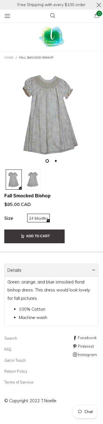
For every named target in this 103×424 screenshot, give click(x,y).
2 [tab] (56, 161)
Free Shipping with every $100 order (51, 4)
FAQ (7, 349)
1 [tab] (47, 161)
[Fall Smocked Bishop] (51, 115)
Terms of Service (18, 382)
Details (14, 270)
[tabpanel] (51, 115)
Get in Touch (15, 360)
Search (10, 338)
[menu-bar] (7, 16)
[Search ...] (52, 16)
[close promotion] (98, 4)
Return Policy (15, 371)
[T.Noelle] (51, 37)
